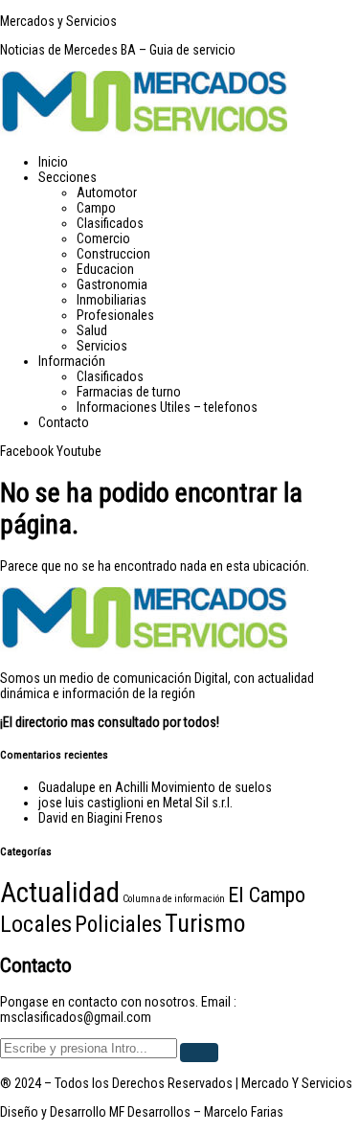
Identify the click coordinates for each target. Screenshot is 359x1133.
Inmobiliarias (111, 299)
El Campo (266, 894)
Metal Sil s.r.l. (198, 802)
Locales (36, 924)
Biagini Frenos (125, 818)
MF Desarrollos (150, 1112)
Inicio (53, 162)
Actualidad (60, 892)
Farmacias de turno (129, 391)
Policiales (118, 925)
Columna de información (174, 899)
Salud (92, 330)
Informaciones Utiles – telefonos (167, 407)
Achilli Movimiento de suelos (193, 787)
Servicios (102, 345)
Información (71, 361)
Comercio (103, 238)
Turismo (205, 923)
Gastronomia (112, 284)
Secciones (67, 177)
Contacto (63, 422)
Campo (96, 207)
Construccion (113, 253)
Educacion (105, 269)
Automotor (107, 192)
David (53, 818)
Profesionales (115, 315)
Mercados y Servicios (58, 21)
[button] (198, 177)
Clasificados (110, 223)
